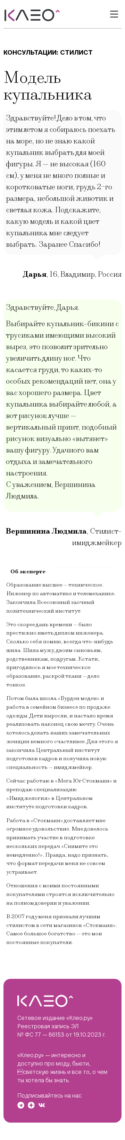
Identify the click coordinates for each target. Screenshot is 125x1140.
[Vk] (41, 1105)
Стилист (76, 52)
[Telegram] (20, 1105)
